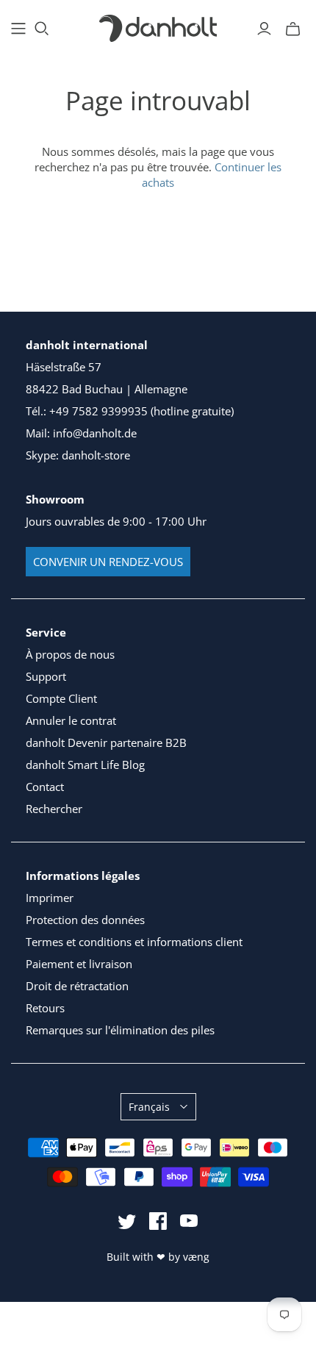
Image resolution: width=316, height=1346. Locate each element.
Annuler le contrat (71, 720)
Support (46, 676)
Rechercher (54, 808)
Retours (45, 1007)
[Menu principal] (18, 28)
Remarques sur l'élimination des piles (120, 1030)
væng (196, 1257)
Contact (45, 786)
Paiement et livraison (79, 963)
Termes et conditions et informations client (134, 941)
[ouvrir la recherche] (42, 28)
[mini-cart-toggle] (293, 29)
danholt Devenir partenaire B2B (106, 742)
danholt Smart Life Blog (85, 764)
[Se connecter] (264, 29)
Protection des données (85, 919)
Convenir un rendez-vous (108, 561)
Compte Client (61, 698)
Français (149, 1107)
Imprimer (49, 897)
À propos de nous (70, 654)
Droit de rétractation (77, 985)
